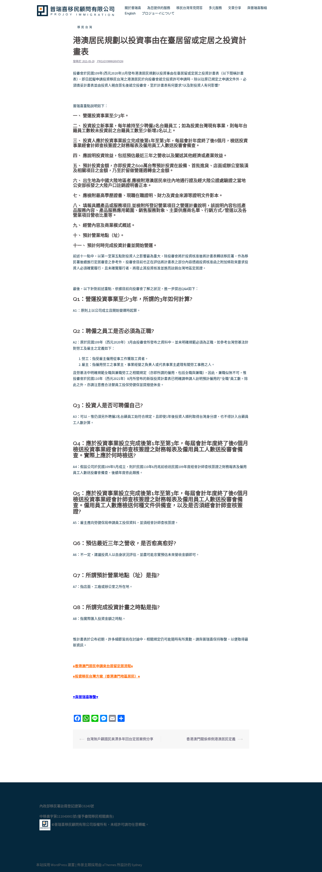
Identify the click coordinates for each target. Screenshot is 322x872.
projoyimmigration (110, 61)
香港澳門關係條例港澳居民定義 (210, 739)
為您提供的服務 (158, 8)
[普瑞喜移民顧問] (75, 10)
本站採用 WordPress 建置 (55, 865)
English (130, 13)
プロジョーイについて (158, 13)
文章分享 (234, 8)
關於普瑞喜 (133, 8)
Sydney (137, 865)
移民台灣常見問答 (189, 8)
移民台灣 (85, 27)
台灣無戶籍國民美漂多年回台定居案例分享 (120, 739)
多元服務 (215, 8)
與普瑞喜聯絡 (257, 8)
